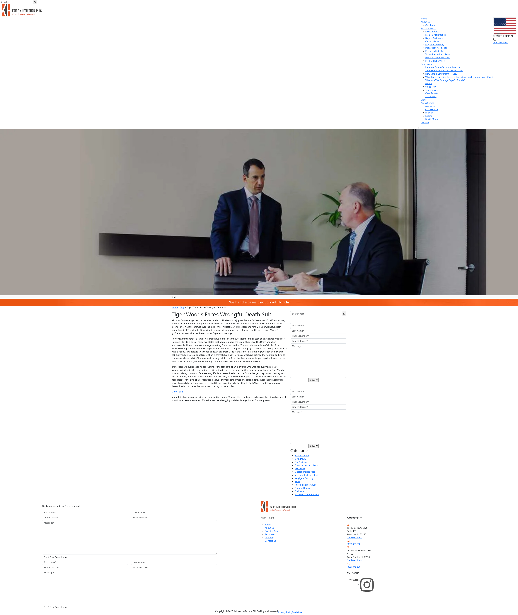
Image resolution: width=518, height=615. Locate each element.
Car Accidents (432, 41)
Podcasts (299, 491)
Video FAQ (430, 86)
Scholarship (431, 96)
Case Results (431, 93)
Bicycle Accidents (434, 38)
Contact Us (270, 540)
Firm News (300, 468)
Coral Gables (431, 109)
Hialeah (429, 112)
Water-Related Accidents (437, 54)
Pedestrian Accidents (436, 47)
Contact (425, 122)
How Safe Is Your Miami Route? (441, 73)
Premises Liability (434, 51)
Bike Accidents (302, 455)
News (297, 481)
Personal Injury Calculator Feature (442, 67)
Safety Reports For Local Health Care (444, 70)
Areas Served (427, 102)
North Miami (431, 119)
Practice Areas (428, 28)
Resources (426, 64)
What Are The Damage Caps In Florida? (445, 80)
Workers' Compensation (307, 494)
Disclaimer (297, 612)
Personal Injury (302, 488)
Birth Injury (300, 458)
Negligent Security (434, 44)
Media (428, 83)
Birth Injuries (432, 31)
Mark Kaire (177, 391)
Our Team (430, 25)
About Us (425, 21)
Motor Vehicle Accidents (307, 475)
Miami (428, 115)
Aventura (430, 106)
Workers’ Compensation (437, 57)
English (497, 33)
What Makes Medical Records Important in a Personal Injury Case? (459, 77)
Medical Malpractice (435, 34)
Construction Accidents (306, 465)
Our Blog (269, 537)
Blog (423, 99)
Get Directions (354, 537)
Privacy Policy (285, 612)
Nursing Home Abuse (305, 484)
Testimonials (431, 89)
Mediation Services (435, 60)
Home (424, 18)
